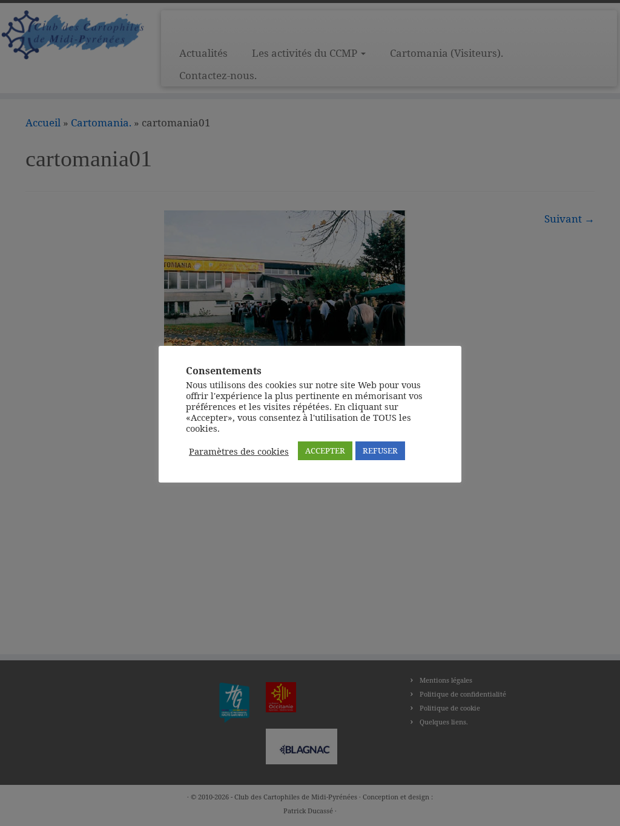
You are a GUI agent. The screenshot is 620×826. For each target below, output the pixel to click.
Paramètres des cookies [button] (239, 451)
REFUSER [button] (380, 450)
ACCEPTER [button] (325, 450)
